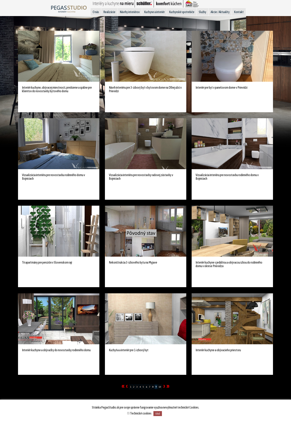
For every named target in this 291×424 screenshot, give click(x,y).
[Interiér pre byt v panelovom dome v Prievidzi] (232, 113)
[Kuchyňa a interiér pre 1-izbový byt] (145, 376)
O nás (96, 12)
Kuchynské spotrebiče (181, 12)
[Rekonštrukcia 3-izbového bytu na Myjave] (145, 289)
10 (160, 386)
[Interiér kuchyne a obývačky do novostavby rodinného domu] (58, 376)
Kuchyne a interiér (154, 12)
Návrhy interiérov (130, 12)
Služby (202, 12)
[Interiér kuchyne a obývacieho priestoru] (232, 376)
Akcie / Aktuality (220, 12)
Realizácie (109, 12)
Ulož (157, 413)
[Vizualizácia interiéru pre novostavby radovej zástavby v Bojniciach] (145, 201)
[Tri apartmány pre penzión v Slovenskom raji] (58, 289)
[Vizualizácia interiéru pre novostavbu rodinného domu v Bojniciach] (58, 201)
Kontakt (239, 12)
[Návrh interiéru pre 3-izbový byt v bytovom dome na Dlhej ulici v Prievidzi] (145, 113)
